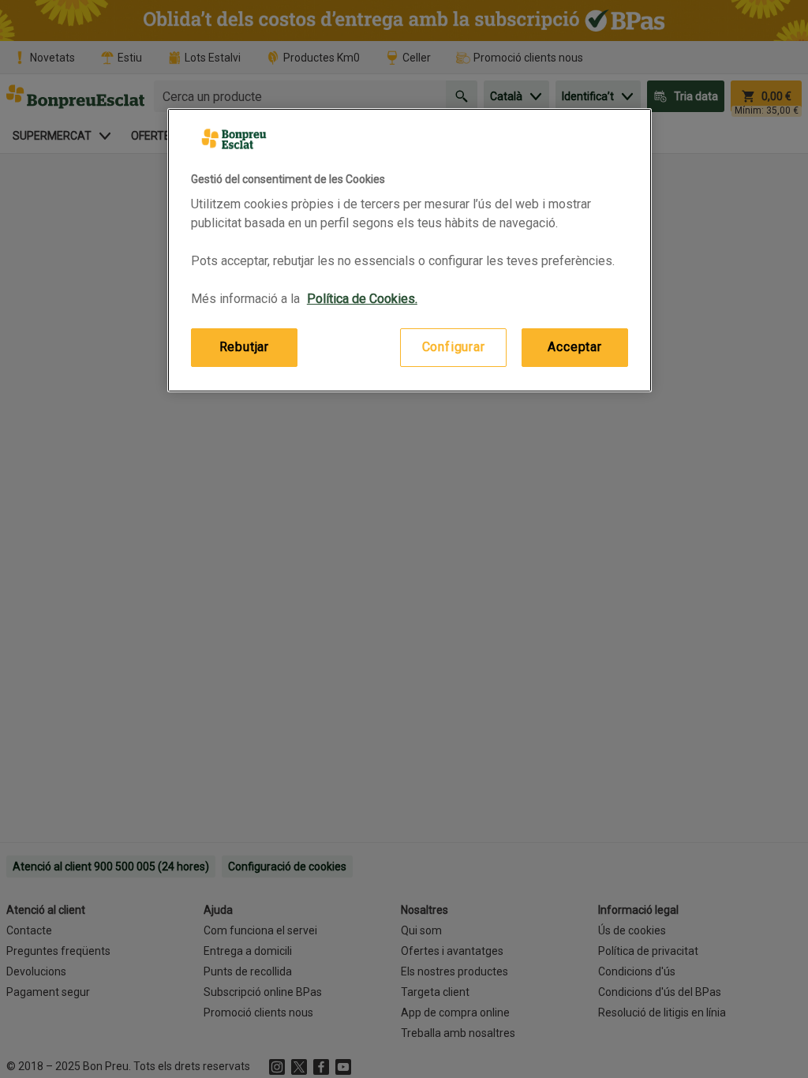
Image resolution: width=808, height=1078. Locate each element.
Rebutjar (244, 346)
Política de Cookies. (362, 298)
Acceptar (574, 346)
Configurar (453, 346)
